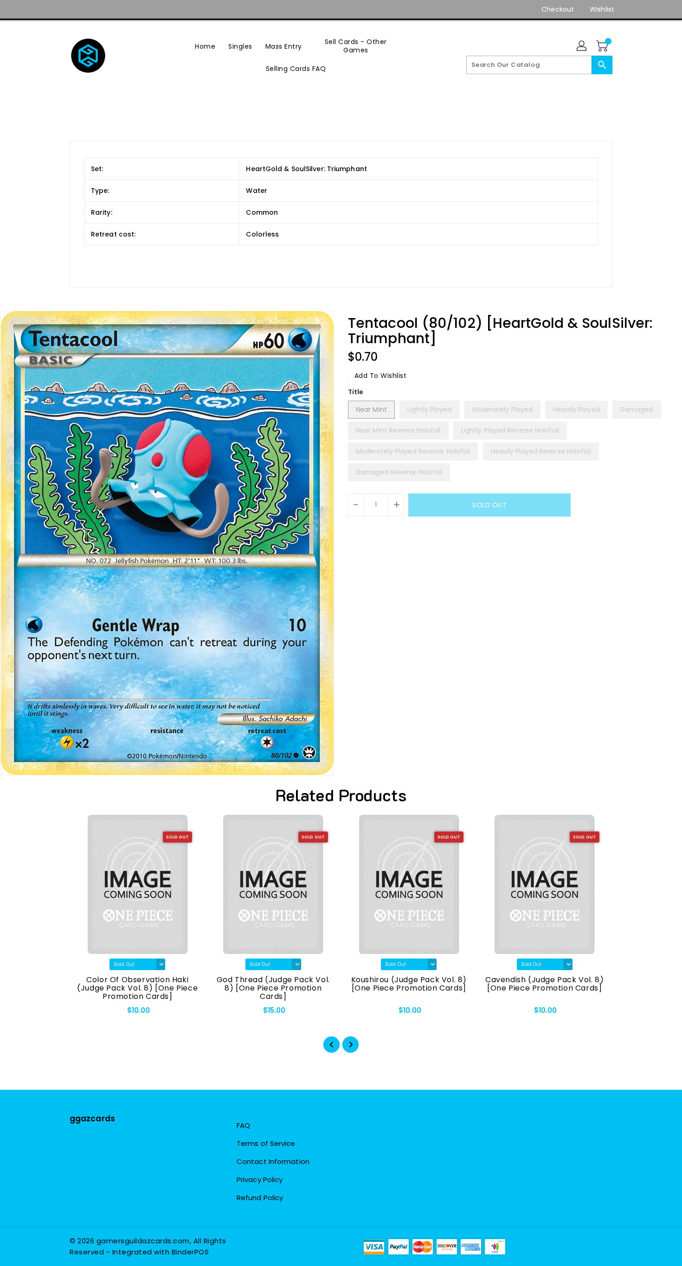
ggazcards (92, 1118)
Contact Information (273, 1161)
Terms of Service (266, 1143)
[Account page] (582, 46)
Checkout (557, 9)
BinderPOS (190, 1252)
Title (356, 391)
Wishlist (602, 9)
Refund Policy (260, 1197)
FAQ (243, 1125)
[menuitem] (205, 46)
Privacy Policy (260, 1179)
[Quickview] (84, 1013)
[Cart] (603, 46)
